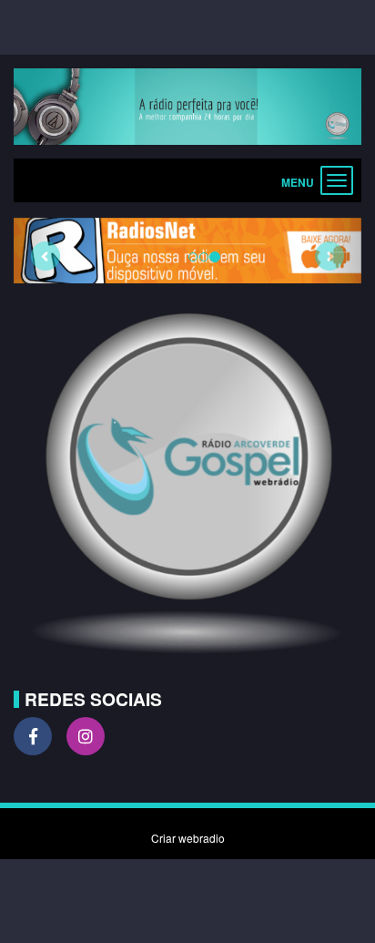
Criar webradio (188, 838)
